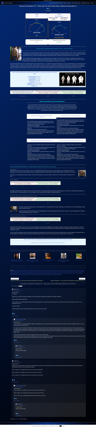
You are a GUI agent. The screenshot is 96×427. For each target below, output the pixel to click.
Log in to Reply (15, 315)
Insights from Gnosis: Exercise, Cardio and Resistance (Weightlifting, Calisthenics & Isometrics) (63, 261)
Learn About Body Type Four (36, 271)
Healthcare (15, 271)
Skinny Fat (62, 273)
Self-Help (49, 273)
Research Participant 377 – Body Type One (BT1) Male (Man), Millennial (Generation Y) (68, 280)
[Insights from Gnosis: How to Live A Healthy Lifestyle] (48, 258)
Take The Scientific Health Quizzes (48, 0)
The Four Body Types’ (40, 239)
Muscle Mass (20, 273)
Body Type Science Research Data (40, 270)
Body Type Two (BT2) (52, 270)
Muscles (24, 273)
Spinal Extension (75, 273)
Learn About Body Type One (48, 271)
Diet (69, 270)
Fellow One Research (80, 270)
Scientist (45, 273)
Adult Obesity (16, 270)
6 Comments (48, 10)
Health (11, 271)
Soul (65, 273)
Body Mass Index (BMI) (34, 40)
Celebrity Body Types (85, 3)
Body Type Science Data (58, 3)
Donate (91, 3)
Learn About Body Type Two (72, 271)
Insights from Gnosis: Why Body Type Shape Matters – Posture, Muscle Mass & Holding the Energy (32, 261)
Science (41, 273)
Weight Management (57, 274)
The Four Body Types (76, 3)
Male (83, 271)
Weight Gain (45, 274)
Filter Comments (14, 286)
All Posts (21, 270)
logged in (17, 418)
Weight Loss (50, 274)
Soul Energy (69, 273)
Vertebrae (40, 274)
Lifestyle (80, 271)
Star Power (16, 274)
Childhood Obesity (64, 270)
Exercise (72, 270)
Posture (38, 273)
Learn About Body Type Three (60, 271)
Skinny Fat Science (67, 3)
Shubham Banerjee (19, 319)
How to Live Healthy (22, 271)
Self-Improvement (55, 273)
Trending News (35, 274)
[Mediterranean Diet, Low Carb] (79, 258)
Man (11, 273)
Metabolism (14, 273)
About (51, 3)
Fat (74, 270)
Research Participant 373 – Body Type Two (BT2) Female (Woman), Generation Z (27, 280)
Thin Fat (29, 274)
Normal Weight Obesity (31, 273)
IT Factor (28, 271)
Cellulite (58, 270)
